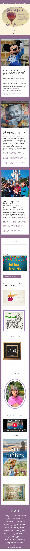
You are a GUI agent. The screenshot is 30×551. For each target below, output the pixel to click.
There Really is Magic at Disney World (12, 202)
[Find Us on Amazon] (18, 511)
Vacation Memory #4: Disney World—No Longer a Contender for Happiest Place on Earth (14, 72)
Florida (5, 226)
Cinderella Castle (8, 91)
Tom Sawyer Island (8, 230)
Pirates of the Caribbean (18, 229)
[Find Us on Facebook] (15, 511)
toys (14, 159)
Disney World (7, 93)
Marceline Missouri (20, 157)
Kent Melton (10, 157)
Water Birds (6, 163)
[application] (15, 425)
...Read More (16, 88)
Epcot (21, 225)
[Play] (5, 430)
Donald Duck (6, 225)
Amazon (19, 3)
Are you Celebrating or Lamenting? (12, 254)
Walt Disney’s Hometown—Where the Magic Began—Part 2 (14, 133)
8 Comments (13, 163)
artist (14, 153)
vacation (21, 93)
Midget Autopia (15, 158)
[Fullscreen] (25, 430)
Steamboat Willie (8, 159)
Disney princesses (19, 91)
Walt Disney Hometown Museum (16, 162)
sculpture (23, 158)
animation (6, 153)
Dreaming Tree (15, 225)
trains (18, 159)
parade (9, 229)
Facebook (24, 3)
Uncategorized (13, 90)
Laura (18, 76)
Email (14, 3)
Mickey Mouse (14, 93)
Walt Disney (6, 161)
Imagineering (11, 226)
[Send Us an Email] (12, 511)
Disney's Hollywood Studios (18, 224)
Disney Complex (11, 154)
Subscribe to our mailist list (12, 276)
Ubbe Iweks (23, 159)
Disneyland (14, 156)
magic (17, 226)
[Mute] (22, 430)
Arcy (10, 153)
